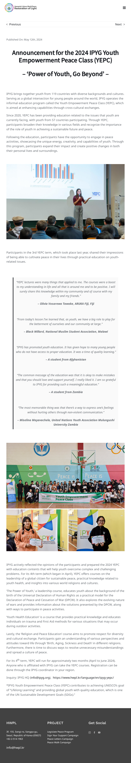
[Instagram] (90, 732)
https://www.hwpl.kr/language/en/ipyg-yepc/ (83, 677)
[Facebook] (94, 732)
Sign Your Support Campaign (62, 735)
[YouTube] (99, 732)
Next (118, 24)
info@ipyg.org (40, 677)
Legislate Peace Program (60, 731)
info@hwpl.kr (15, 747)
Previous (15, 24)
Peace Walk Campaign (59, 742)
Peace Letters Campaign (60, 738)
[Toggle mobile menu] (124, 7)
